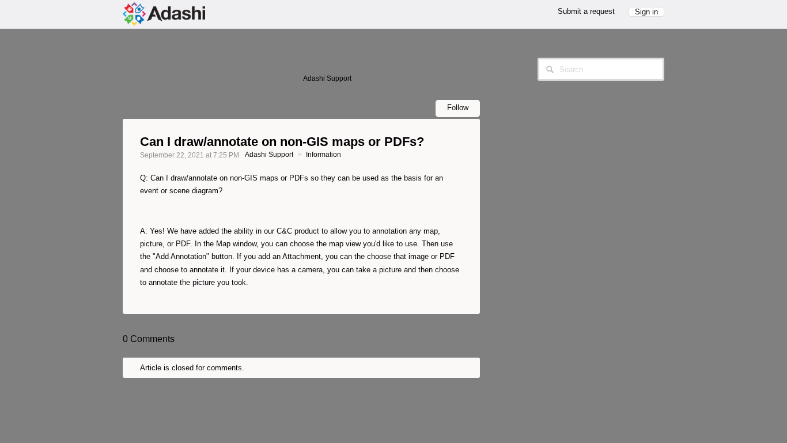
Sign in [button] (646, 11)
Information (323, 155)
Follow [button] (457, 107)
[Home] (164, 13)
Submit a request (586, 11)
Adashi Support (269, 155)
